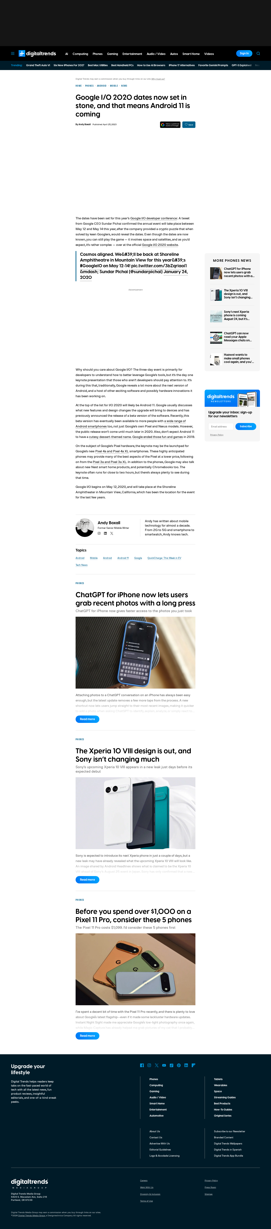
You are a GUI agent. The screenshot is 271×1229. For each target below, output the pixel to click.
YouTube (164, 1065)
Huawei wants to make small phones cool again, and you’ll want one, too (238, 360)
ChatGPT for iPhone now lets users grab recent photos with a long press (238, 274)
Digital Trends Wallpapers (228, 1143)
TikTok (171, 1065)
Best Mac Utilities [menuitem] (98, 65)
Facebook (142, 1065)
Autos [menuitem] (174, 54)
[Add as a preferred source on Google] (170, 124)
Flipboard (193, 1065)
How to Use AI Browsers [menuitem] (151, 65)
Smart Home (157, 1104)
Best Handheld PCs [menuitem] (122, 65)
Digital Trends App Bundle (228, 1155)
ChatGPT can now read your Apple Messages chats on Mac (237, 338)
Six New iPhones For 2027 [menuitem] (69, 65)
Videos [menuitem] (209, 54)
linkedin (105, 533)
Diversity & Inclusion (150, 1194)
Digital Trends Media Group (31, 1215)
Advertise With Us (160, 1143)
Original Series (222, 1116)
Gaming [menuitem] (112, 54)
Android (80, 557)
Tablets (218, 1079)
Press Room (210, 1187)
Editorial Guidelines (160, 1149)
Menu (12, 53)
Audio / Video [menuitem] (156, 54)
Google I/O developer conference (153, 218)
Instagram (149, 1065)
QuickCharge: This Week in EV (164, 557)
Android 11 (123, 557)
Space (218, 1091)
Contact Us (156, 1137)
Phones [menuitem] (98, 54)
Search (258, 53)
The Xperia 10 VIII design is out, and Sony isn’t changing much (237, 295)
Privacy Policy (216, 434)
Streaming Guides (225, 1097)
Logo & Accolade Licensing (165, 1155)
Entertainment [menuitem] (132, 54)
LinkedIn (186, 1065)
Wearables (220, 1085)
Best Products (222, 1104)
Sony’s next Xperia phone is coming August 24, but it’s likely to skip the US (237, 317)
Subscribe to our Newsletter (229, 1131)
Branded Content (223, 1137)
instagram (99, 533)
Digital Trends (31, 58)
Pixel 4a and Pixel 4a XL (112, 451)
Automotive (157, 1116)
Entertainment (158, 1110)
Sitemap (209, 1194)
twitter (111, 533)
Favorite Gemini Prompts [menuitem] (213, 65)
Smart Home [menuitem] (191, 54)
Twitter (157, 1065)
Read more (87, 719)
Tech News (82, 564)
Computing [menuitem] (80, 54)
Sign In (244, 53)
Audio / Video (158, 1097)
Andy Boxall (85, 124)
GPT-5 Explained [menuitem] (241, 65)
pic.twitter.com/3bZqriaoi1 (159, 266)
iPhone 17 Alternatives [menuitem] (182, 65)
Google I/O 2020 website (160, 245)
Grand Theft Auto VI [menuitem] (38, 65)
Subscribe (246, 426)
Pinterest (179, 1065)
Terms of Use (146, 1201)
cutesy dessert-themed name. (110, 437)
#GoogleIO (91, 266)
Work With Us (146, 1187)
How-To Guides (223, 1110)
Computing (156, 1085)
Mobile (94, 557)
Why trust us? (158, 78)
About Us (155, 1131)
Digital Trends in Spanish (228, 1149)
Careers (143, 1180)
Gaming (154, 1091)
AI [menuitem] (66, 54)
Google (138, 557)
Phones (154, 1079)
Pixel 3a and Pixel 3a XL (109, 462)
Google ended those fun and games (157, 437)
